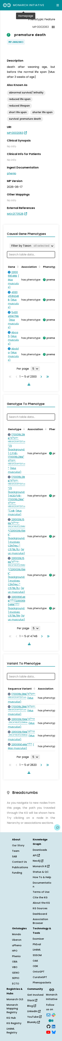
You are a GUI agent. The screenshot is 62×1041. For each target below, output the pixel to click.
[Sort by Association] (39, 266)
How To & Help (42, 877)
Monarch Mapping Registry (12, 1008)
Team (15, 851)
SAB (14, 856)
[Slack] (53, 1014)
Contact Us (19, 862)
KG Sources (40, 908)
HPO (14, 950)
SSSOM (37, 955)
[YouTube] (48, 1032)
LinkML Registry (12, 1030)
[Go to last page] (46, 377)
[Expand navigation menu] (57, 5)
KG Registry (14, 1023)
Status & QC (41, 872)
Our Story (18, 845)
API (35, 855)
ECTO (15, 983)
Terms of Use (41, 892)
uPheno (17, 945)
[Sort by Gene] (17, 266)
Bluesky (32, 1022)
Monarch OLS (15, 999)
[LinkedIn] (53, 1026)
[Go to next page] (40, 377)
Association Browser (40, 921)
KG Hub (11, 1018)
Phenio (16, 956)
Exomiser (38, 939)
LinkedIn (32, 1011)
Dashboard (40, 914)
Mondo (16, 934)
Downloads (40, 850)
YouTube (33, 1017)
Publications (20, 867)
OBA (14, 961)
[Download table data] (28, 384)
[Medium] (51, 1020)
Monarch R (40, 866)
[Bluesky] (54, 1032)
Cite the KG (40, 897)
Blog (30, 1006)
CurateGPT (40, 977)
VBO (14, 967)
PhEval (37, 944)
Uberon (16, 940)
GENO (15, 972)
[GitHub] (48, 1026)
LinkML (37, 949)
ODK (35, 966)
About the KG (41, 903)
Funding (17, 872)
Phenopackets (42, 982)
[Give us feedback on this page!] (57, 827)
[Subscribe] (48, 1014)
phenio (11, 173)
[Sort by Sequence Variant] (34, 688)
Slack (31, 1000)
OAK (35, 960)
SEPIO (15, 978)
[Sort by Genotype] (23, 429)
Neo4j (37, 861)
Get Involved (35, 995)
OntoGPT (38, 971)
